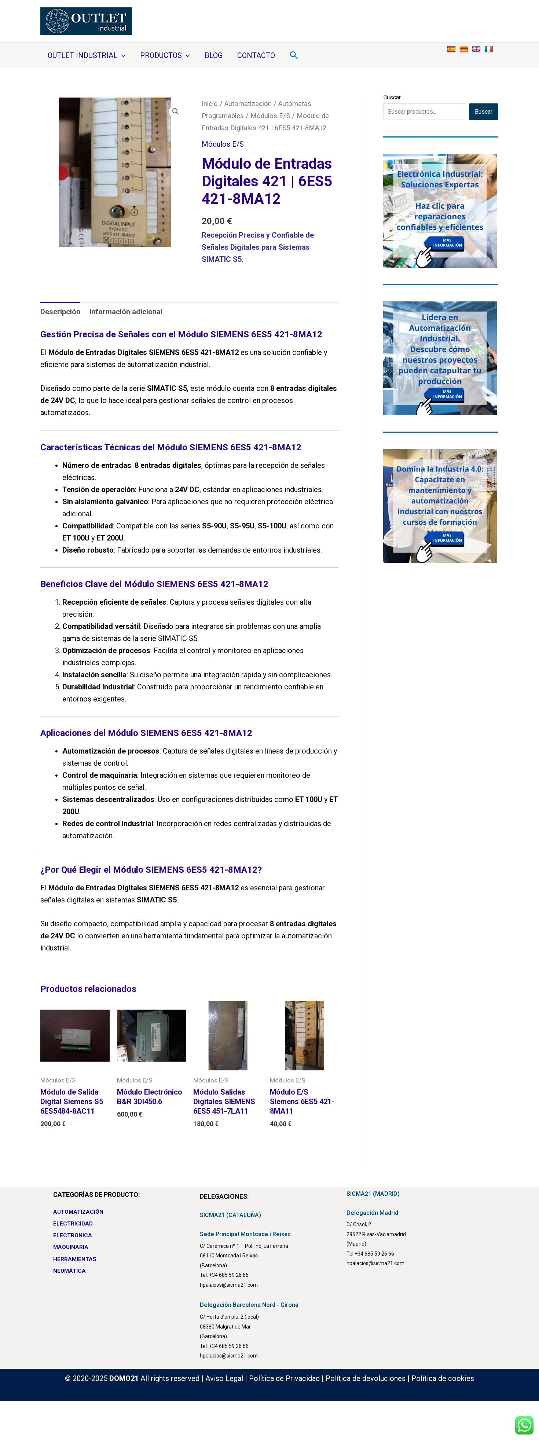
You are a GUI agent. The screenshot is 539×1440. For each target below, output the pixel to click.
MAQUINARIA (70, 1247)
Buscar (392, 97)
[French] (489, 49)
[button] (121, 55)
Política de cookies (442, 1378)
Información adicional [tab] (125, 311)
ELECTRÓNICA (72, 1235)
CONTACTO (256, 55)
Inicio (210, 103)
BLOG (214, 55)
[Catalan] (464, 49)
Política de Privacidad (284, 1378)
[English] (477, 49)
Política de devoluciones (366, 1378)
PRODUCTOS (161, 55)
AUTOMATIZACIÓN (78, 1212)
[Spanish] (452, 49)
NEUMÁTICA (69, 1271)
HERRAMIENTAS (74, 1259)
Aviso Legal (224, 1378)
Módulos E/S (270, 116)
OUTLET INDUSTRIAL (82, 55)
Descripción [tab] (60, 311)
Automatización (248, 103)
